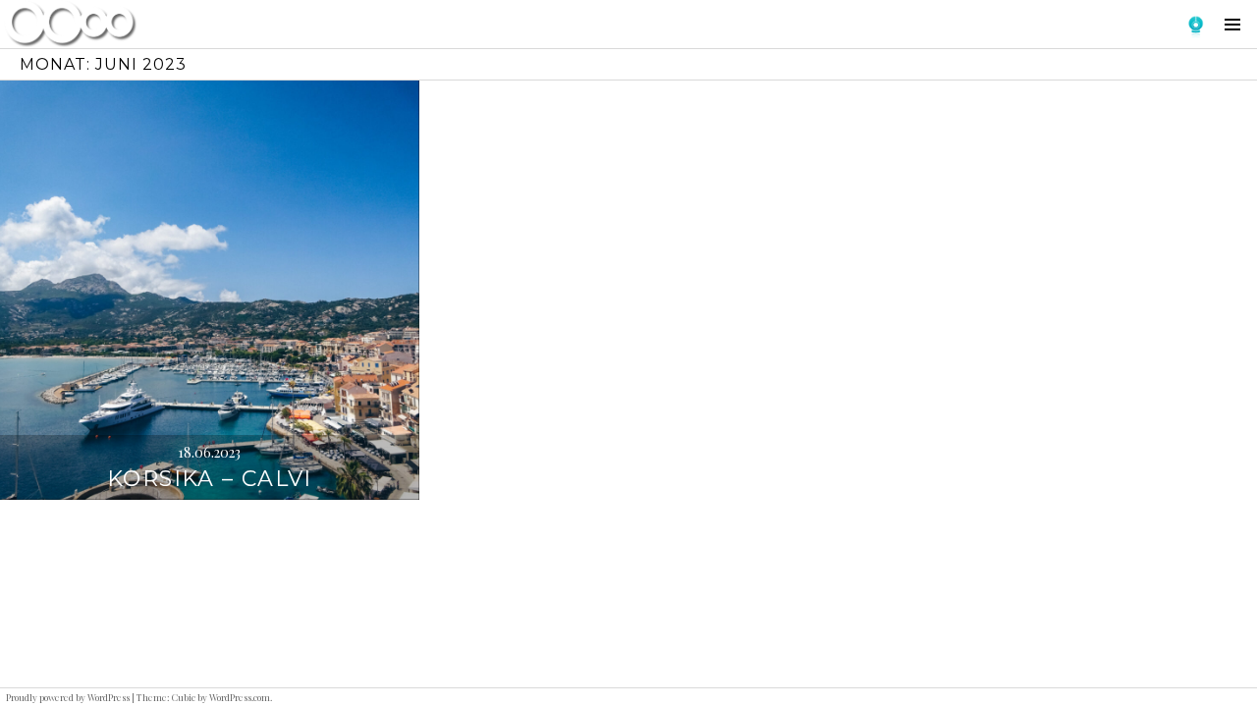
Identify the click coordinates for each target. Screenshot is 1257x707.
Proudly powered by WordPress (68, 697)
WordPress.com (239, 697)
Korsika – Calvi (209, 478)
